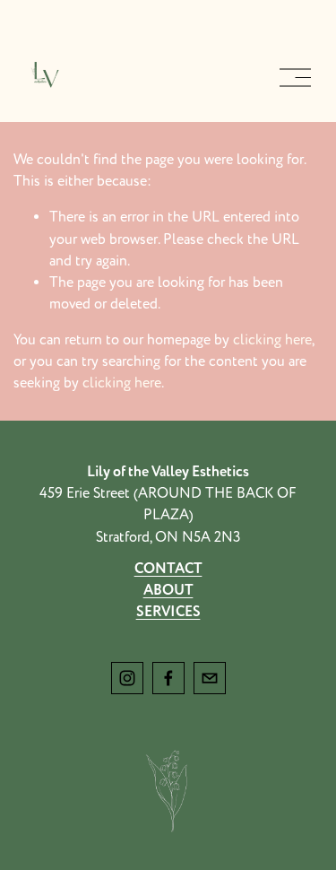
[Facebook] (168, 678)
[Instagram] (127, 678)
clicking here (272, 340)
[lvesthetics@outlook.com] (210, 678)
